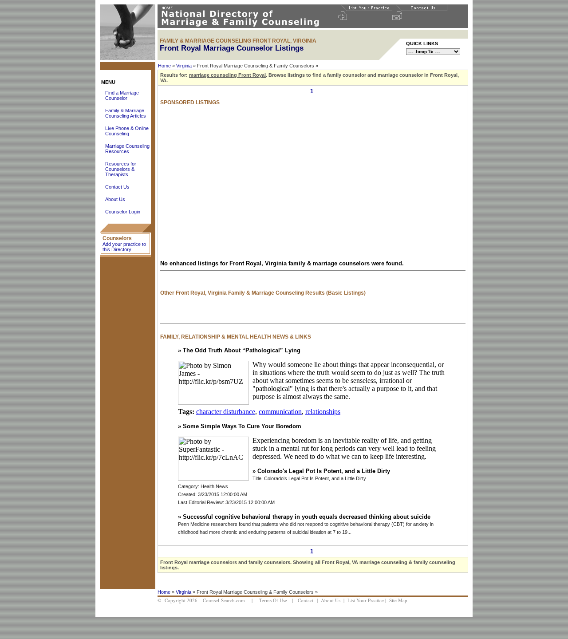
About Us (115, 199)
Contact (305, 600)
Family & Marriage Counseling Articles (125, 113)
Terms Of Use (273, 600)
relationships (322, 411)
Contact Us (117, 186)
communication (280, 411)
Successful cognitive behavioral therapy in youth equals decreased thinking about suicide (306, 516)
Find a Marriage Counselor (122, 95)
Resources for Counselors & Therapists (120, 169)
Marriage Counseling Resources (127, 148)
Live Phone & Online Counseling (127, 131)
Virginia (184, 65)
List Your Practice (365, 600)
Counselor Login (122, 211)
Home (164, 65)
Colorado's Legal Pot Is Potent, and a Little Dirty (323, 471)
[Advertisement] (252, 191)
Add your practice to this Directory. (124, 246)
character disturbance (225, 411)
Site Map (398, 600)
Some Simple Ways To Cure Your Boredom (242, 426)
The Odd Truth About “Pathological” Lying (241, 350)
